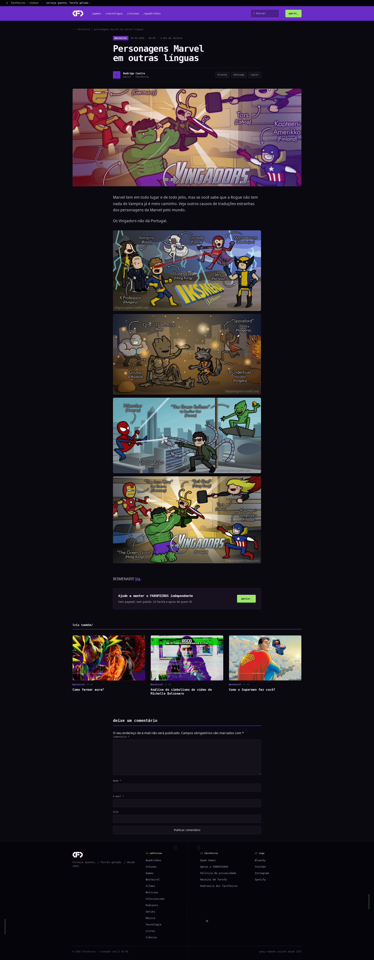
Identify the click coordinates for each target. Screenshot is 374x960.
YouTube (260, 866)
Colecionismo (155, 898)
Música (150, 918)
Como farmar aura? (88, 689)
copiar (255, 74)
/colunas (133, 13)
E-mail (118, 796)
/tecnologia (114, 13)
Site (115, 812)
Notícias (152, 892)
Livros (150, 930)
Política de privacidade (218, 873)
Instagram (262, 873)
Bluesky (260, 860)
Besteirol (121, 38)
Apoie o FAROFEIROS (214, 866)
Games (149, 873)
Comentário (121, 736)
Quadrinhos (153, 860)
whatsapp (238, 74)
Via (137, 578)
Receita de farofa (213, 879)
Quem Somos (208, 860)
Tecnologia (153, 924)
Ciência (151, 937)
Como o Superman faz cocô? (252, 689)
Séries (150, 911)
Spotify (260, 879)
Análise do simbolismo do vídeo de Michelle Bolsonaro (181, 691)
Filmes (150, 886)
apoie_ (293, 13)
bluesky (222, 74)
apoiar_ (246, 598)
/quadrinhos (152, 13)
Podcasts (152, 905)
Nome (117, 780)
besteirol (84, 29)
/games (96, 13)
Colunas (151, 866)
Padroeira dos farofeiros (219, 886)
